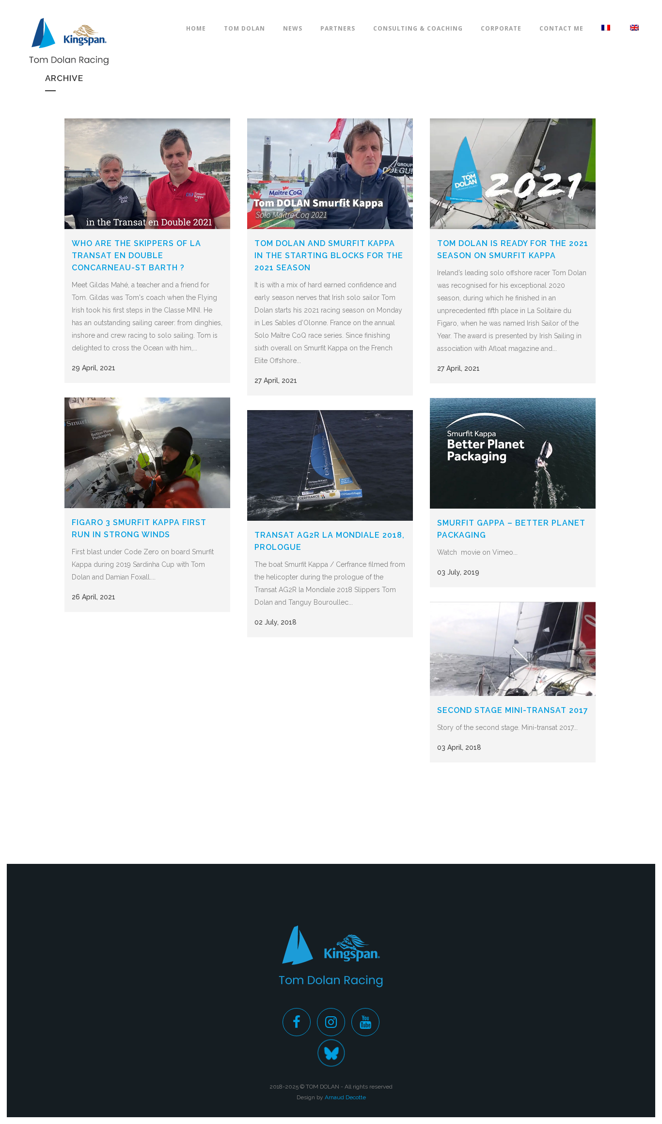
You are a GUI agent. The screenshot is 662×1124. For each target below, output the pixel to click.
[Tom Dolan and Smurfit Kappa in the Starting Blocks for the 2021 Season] (330, 173)
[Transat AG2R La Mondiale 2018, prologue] (330, 465)
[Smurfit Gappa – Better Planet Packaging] (513, 453)
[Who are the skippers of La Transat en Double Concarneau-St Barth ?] (147, 173)
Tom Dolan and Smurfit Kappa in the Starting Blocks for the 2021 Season (328, 255)
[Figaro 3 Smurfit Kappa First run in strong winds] (147, 452)
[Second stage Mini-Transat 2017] (513, 649)
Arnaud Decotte (345, 1097)
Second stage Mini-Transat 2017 (512, 710)
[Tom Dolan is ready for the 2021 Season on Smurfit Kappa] (513, 173)
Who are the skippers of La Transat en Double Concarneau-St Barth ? (136, 255)
